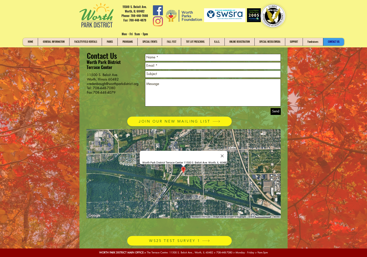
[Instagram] (158, 21)
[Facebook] (158, 10)
